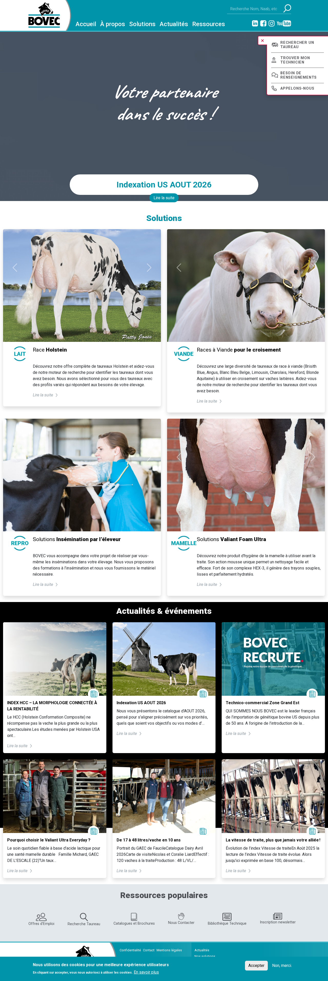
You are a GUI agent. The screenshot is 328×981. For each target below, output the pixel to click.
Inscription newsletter (278, 922)
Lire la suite (164, 197)
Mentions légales (169, 950)
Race (50, 350)
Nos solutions (204, 956)
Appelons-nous (297, 88)
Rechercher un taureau (297, 44)
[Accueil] (42, 15)
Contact (149, 950)
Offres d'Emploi (41, 924)
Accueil (86, 24)
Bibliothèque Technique (227, 923)
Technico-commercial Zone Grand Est (262, 702)
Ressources (208, 24)
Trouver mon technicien (295, 60)
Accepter (256, 965)
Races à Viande (239, 350)
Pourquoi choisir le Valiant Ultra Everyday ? (48, 840)
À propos (112, 24)
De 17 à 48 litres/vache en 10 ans (149, 840)
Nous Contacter (181, 923)
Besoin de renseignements (298, 75)
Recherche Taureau (84, 924)
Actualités (174, 24)
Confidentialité (130, 950)
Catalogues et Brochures (134, 923)
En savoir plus (146, 971)
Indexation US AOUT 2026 (164, 184)
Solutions (142, 24)
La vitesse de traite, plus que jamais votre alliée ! (273, 840)
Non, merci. (282, 965)
